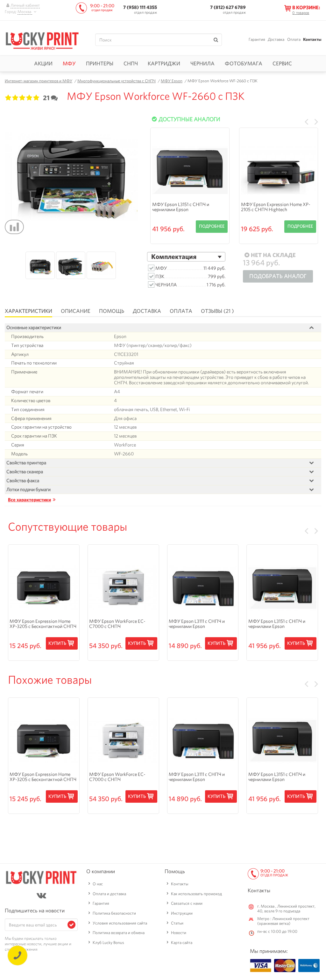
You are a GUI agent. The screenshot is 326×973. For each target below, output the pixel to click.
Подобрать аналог (278, 276)
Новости (178, 932)
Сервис (282, 63)
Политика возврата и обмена (119, 932)
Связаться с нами (186, 903)
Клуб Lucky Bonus (108, 942)
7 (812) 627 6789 (228, 7)
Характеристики (28, 310)
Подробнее (211, 226)
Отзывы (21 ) (217, 310)
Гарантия (257, 39)
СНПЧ (131, 63)
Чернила (202, 63)
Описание (75, 310)
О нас (98, 884)
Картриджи (164, 63)
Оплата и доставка (109, 893)
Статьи (177, 923)
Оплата (294, 39)
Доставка (276, 39)
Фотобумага (243, 63)
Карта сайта (181, 942)
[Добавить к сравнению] (14, 227)
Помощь (111, 310)
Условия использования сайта (120, 923)
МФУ (69, 63)
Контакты (312, 39)
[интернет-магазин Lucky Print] (42, 40)
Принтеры (99, 63)
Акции (43, 63)
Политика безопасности (114, 913)
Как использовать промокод (196, 893)
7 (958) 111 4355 (140, 7)
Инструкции (182, 913)
